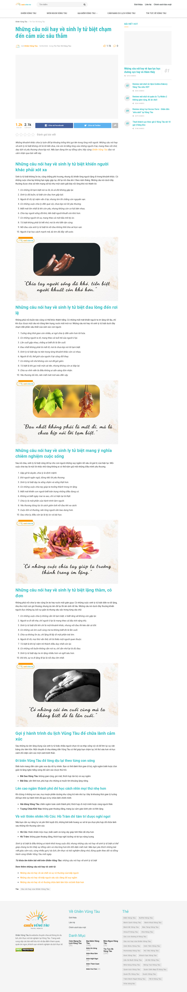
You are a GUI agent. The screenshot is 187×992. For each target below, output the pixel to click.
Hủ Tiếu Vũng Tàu (151, 951)
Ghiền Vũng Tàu (28, 13)
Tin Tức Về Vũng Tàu (156, 13)
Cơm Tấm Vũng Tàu (152, 946)
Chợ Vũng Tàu (147, 932)
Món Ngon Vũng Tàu (57, 13)
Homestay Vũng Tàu (132, 951)
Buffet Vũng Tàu (146, 918)
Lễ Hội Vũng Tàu (152, 960)
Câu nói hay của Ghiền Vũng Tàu (35, 889)
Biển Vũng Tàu (130, 918)
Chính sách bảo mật (163, 4)
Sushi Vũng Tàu (149, 974)
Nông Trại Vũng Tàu (152, 965)
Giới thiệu (138, 4)
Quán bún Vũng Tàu (132, 969)
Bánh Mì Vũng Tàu (131, 927)
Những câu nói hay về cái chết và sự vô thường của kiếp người (49, 873)
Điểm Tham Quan (92, 964)
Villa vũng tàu (129, 984)
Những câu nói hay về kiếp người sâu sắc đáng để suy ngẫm (48, 877)
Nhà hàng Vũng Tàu (132, 965)
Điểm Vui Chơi (91, 969)
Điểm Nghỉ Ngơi (92, 959)
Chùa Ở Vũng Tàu (131, 932)
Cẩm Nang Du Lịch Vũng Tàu (121, 13)
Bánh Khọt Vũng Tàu (153, 922)
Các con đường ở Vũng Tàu (135, 937)
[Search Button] (85, 4)
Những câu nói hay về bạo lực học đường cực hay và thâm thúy (142, 70)
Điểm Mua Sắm (92, 954)
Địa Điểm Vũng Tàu (87, 13)
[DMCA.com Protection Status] (24, 950)
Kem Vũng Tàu (130, 955)
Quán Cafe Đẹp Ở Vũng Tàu (155, 969)
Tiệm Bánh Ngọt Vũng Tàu (134, 979)
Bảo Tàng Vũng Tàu (150, 927)
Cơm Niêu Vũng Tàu (132, 946)
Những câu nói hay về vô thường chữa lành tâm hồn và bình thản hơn (52, 882)
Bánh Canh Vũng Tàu (132, 922)
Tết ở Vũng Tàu (155, 979)
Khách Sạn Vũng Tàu (148, 955)
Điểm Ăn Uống (91, 948)
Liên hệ (148, 4)
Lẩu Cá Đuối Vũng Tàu (133, 960)
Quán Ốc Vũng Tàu (131, 974)
